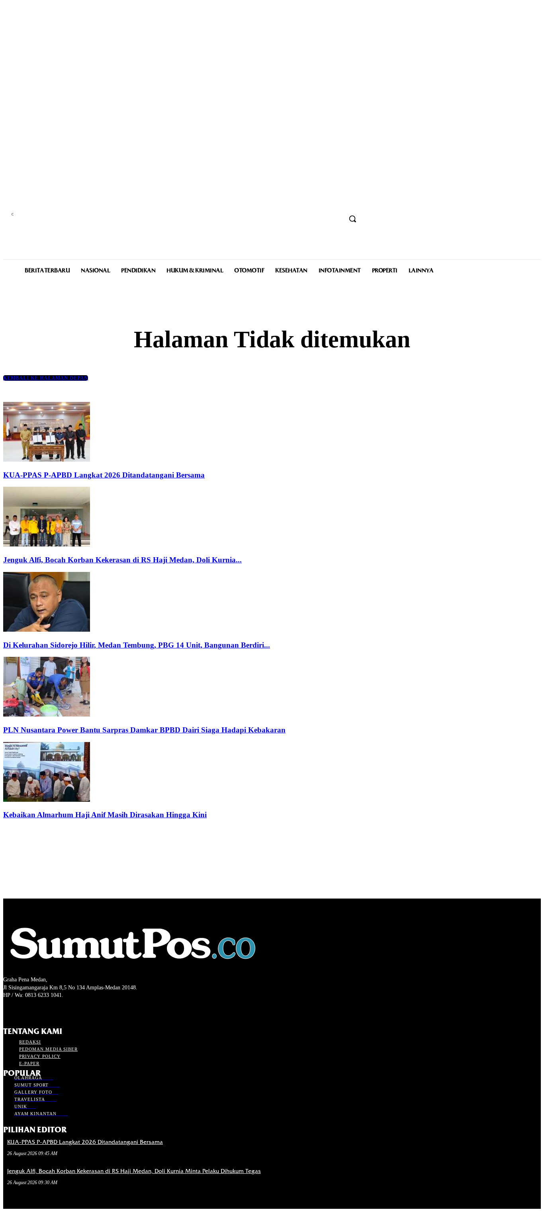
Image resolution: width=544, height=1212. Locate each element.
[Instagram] (22, 1010)
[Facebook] (8, 1010)
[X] (36, 1010)
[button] (352, 218)
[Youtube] (50, 1010)
